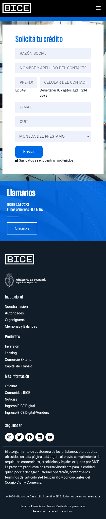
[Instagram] (9, 437)
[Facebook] (29, 437)
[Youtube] (49, 437)
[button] (98, 8)
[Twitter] (19, 437)
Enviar (29, 152)
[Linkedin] (39, 437)
